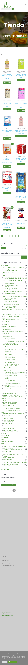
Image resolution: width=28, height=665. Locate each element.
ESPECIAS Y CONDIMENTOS (11, 270)
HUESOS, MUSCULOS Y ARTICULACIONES (12, 449)
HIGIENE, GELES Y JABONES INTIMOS (13, 382)
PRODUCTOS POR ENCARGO (7, 441)
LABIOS (6, 377)
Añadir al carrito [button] (7, 82)
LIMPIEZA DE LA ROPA (8, 418)
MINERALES (5, 323)
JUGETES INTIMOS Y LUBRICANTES (12, 383)
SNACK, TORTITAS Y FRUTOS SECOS (13, 274)
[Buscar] (13, 9)
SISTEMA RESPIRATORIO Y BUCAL (10, 464)
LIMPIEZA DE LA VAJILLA (8, 420)
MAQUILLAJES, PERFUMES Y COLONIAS (12, 387)
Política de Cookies (6, 612)
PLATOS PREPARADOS (10, 308)
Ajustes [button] (4, 661)
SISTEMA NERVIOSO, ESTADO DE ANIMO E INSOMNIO (15, 462)
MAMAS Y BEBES (7, 385)
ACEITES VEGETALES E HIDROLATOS (11, 316)
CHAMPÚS (7, 340)
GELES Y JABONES (9, 356)
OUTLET (2, 439)
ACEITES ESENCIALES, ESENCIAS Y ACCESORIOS (14, 314)
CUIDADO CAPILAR (7, 336)
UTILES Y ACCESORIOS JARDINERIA (11, 432)
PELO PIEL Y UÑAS (7, 451)
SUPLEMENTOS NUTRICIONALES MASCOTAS (13, 396)
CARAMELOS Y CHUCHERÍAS (11, 295)
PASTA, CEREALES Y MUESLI (11, 288)
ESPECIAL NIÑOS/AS (5, 398)
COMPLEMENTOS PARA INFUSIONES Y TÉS (14, 407)
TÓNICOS (7, 378)
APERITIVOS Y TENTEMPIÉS (9, 272)
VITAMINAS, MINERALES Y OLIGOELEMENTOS (13, 331)
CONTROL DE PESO (5, 333)
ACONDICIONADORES (10, 338)
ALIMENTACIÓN (4, 266)
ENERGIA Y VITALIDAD (8, 448)
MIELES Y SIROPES (9, 303)
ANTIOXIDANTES (7, 329)
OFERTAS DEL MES (5, 435)
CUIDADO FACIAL (7, 370)
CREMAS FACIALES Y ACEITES (11, 374)
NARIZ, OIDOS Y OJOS (10, 362)
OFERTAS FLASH (4, 437)
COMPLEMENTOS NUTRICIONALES (8, 326)
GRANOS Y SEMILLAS (9, 283)
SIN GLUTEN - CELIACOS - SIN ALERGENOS (13, 309)
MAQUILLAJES (8, 388)
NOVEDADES (3, 433)
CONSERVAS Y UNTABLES (10, 306)
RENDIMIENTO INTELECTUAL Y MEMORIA (12, 453)
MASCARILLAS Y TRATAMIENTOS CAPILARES (14, 341)
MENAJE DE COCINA (7, 423)
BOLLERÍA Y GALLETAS (10, 293)
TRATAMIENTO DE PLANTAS (9, 430)
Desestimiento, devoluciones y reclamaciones (13, 616)
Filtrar (3, 248)
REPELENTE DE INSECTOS (9, 425)
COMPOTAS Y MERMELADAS (11, 301)
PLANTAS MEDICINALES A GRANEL (12, 408)
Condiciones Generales (7, 615)
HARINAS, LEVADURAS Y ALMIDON (12, 285)
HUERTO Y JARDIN (5, 427)
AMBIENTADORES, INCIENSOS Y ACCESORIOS (13, 413)
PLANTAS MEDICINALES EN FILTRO (12, 410)
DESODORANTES (8, 354)
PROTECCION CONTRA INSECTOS (12, 364)
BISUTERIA (3, 318)
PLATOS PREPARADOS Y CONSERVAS (11, 304)
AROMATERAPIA (4, 313)
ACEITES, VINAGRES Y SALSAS (11, 269)
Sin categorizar (4, 468)
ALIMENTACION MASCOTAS (9, 393)
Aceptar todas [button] (12, 661)
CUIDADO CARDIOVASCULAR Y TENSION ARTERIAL (14, 446)
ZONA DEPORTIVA (5, 469)
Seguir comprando (8, 484)
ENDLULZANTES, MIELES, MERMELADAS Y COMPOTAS (15, 296)
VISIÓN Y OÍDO (6, 466)
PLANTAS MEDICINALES (8, 405)
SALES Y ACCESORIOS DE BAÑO (12, 369)
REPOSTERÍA (7, 290)
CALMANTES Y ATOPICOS (10, 348)
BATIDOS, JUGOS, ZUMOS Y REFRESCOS (14, 277)
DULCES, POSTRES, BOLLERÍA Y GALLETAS (12, 291)
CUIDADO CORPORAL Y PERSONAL (11, 345)
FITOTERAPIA (4, 400)
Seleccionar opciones (21, 135)
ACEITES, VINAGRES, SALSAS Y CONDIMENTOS (13, 267)
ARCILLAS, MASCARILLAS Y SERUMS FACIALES (15, 372)
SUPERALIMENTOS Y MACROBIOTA (11, 311)
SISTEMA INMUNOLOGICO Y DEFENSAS (12, 461)
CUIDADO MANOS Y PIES (10, 353)
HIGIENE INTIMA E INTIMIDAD (9, 380)
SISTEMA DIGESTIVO (7, 459)
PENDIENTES (6, 324)
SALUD (2, 443)
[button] (26, 5)
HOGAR (2, 412)
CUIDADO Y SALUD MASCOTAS (8, 392)
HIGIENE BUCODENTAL (10, 359)
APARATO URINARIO (7, 445)
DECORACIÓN (6, 415)
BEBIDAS (5, 275)
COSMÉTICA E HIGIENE (6, 335)
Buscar (24, 257)
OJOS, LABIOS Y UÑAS (10, 390)
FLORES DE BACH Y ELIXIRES (9, 404)
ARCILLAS (7, 346)
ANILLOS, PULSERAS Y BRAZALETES (11, 319)
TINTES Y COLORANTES (10, 343)
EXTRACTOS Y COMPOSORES (10, 402)
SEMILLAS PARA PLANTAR (9, 428)
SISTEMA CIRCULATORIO (8, 458)
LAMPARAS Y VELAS (7, 417)
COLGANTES (6, 321)
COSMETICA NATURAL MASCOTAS (11, 395)
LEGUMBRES (7, 287)
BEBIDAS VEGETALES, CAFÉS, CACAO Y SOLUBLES (16, 278)
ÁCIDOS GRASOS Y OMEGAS (9, 328)
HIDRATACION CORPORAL (11, 357)
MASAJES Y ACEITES (9, 361)
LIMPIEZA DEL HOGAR (8, 422)
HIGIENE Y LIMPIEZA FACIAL (11, 375)
